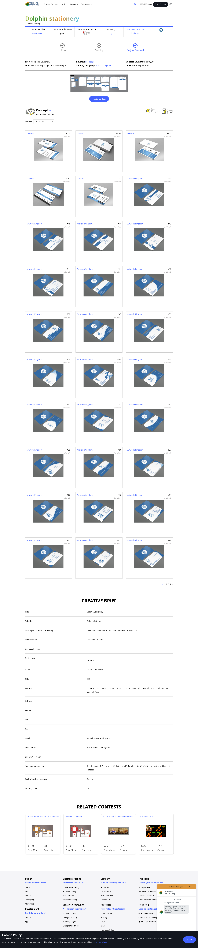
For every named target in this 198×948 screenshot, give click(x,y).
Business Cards (147, 816)
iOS (142, 922)
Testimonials (106, 891)
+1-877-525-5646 (145, 4)
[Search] (135, 4)
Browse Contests (51, 4)
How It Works (106, 913)
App (27, 922)
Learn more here (100, 942)
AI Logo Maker (145, 887)
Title (27, 612)
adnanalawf (37, 33)
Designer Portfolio (71, 926)
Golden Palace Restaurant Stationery (43, 816)
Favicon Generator (147, 895)
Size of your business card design (39, 630)
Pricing (104, 917)
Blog (102, 926)
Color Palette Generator (149, 900)
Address (28, 688)
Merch (28, 895)
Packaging (29, 900)
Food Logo (89, 62)
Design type (30, 658)
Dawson (30, 133)
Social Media (68, 895)
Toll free (28, 701)
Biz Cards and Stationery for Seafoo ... (118, 818)
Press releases (107, 895)
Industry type (31, 788)
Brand (27, 887)
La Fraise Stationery (73, 816)
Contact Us (105, 900)
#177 (51, 110)
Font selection (31, 639)
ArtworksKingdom (103, 65)
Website (28, 917)
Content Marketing (71, 887)
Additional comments (34, 766)
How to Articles (107, 930)
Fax (26, 729)
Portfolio (64, 4)
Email (27, 738)
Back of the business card (36, 779)
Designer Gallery (70, 917)
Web (27, 891)
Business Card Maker (148, 891)
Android (152, 922)
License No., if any (33, 757)
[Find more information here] (176, 915)
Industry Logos (69, 922)
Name (27, 669)
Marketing (29, 904)
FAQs (103, 922)
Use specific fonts (32, 649)
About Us (105, 887)
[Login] (170, 4)
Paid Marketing (69, 891)
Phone (28, 710)
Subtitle (28, 621)
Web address (30, 747)
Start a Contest (99, 99)
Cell (26, 719)
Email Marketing (70, 900)
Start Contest (160, 4)
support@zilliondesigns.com (151, 917)
